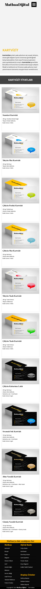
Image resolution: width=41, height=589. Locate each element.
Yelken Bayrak (24, 584)
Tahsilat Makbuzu (10, 580)
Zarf (6, 564)
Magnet (7, 558)
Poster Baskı (24, 561)
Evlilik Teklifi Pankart (26, 567)
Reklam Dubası (24, 581)
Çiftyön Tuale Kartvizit (12, 341)
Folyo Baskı (23, 548)
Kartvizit (7, 548)
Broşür (7, 551)
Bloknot (7, 570)
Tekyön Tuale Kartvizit (12, 296)
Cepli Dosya (8, 576)
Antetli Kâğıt (8, 567)
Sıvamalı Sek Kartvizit (12, 431)
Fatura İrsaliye (9, 583)
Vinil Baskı (23, 551)
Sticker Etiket (9, 561)
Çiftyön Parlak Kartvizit (13, 206)
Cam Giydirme (24, 558)
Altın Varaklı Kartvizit (12, 477)
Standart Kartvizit (10, 115)
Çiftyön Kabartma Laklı (13, 386)
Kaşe (6, 554)
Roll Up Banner (24, 578)
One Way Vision (25, 554)
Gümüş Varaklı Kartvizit (13, 522)
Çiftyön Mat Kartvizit (11, 251)
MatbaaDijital (17, 4)
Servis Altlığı (8, 573)
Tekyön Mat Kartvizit (11, 160)
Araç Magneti (24, 564)
